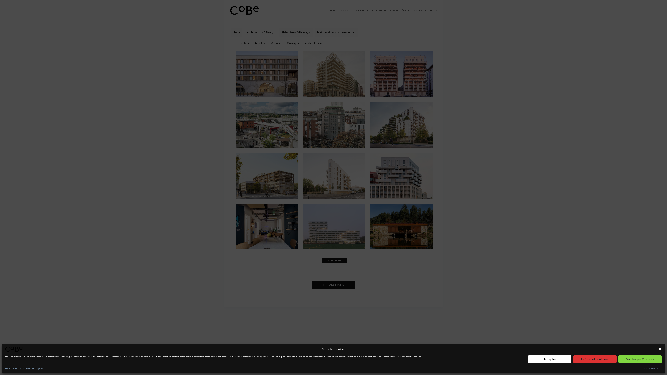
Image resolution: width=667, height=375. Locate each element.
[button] (660, 349)
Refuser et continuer (595, 359)
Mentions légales (34, 368)
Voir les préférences (640, 359)
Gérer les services (650, 368)
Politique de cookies (14, 368)
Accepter (550, 359)
